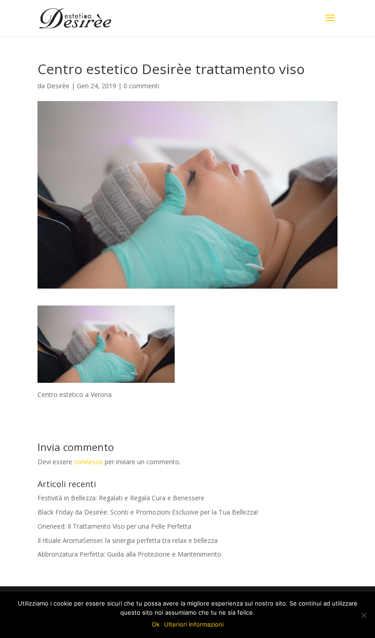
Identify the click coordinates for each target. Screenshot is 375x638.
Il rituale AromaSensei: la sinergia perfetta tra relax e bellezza (128, 540)
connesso (88, 461)
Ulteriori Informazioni (194, 624)
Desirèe (58, 85)
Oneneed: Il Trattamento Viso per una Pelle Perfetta (114, 526)
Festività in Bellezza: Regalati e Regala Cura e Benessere (121, 497)
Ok (156, 624)
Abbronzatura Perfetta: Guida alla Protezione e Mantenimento (129, 554)
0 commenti (141, 85)
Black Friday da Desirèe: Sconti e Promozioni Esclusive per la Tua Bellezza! (148, 512)
